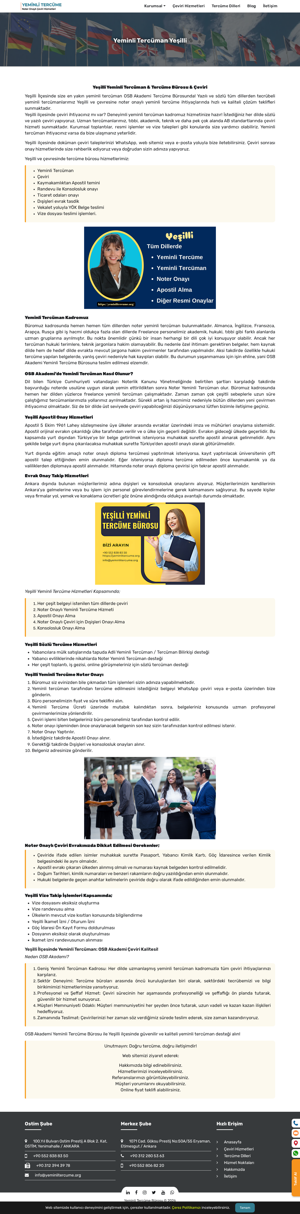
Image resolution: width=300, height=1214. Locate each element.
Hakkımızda (232, 1169)
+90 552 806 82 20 (144, 1165)
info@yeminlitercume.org (56, 1175)
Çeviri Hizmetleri (189, 6)
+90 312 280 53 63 (145, 1155)
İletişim (270, 6)
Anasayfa (230, 1142)
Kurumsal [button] (153, 6)
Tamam (245, 1208)
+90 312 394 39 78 (51, 1165)
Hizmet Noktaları (237, 1162)
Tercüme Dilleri (226, 6)
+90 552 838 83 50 (48, 1155)
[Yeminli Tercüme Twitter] (154, 1192)
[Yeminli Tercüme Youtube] (163, 1192)
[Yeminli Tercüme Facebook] (136, 1192)
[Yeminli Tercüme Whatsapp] (172, 1192)
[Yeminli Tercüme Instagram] (145, 1192)
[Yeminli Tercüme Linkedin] (128, 1192)
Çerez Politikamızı (186, 1207)
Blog (251, 6)
